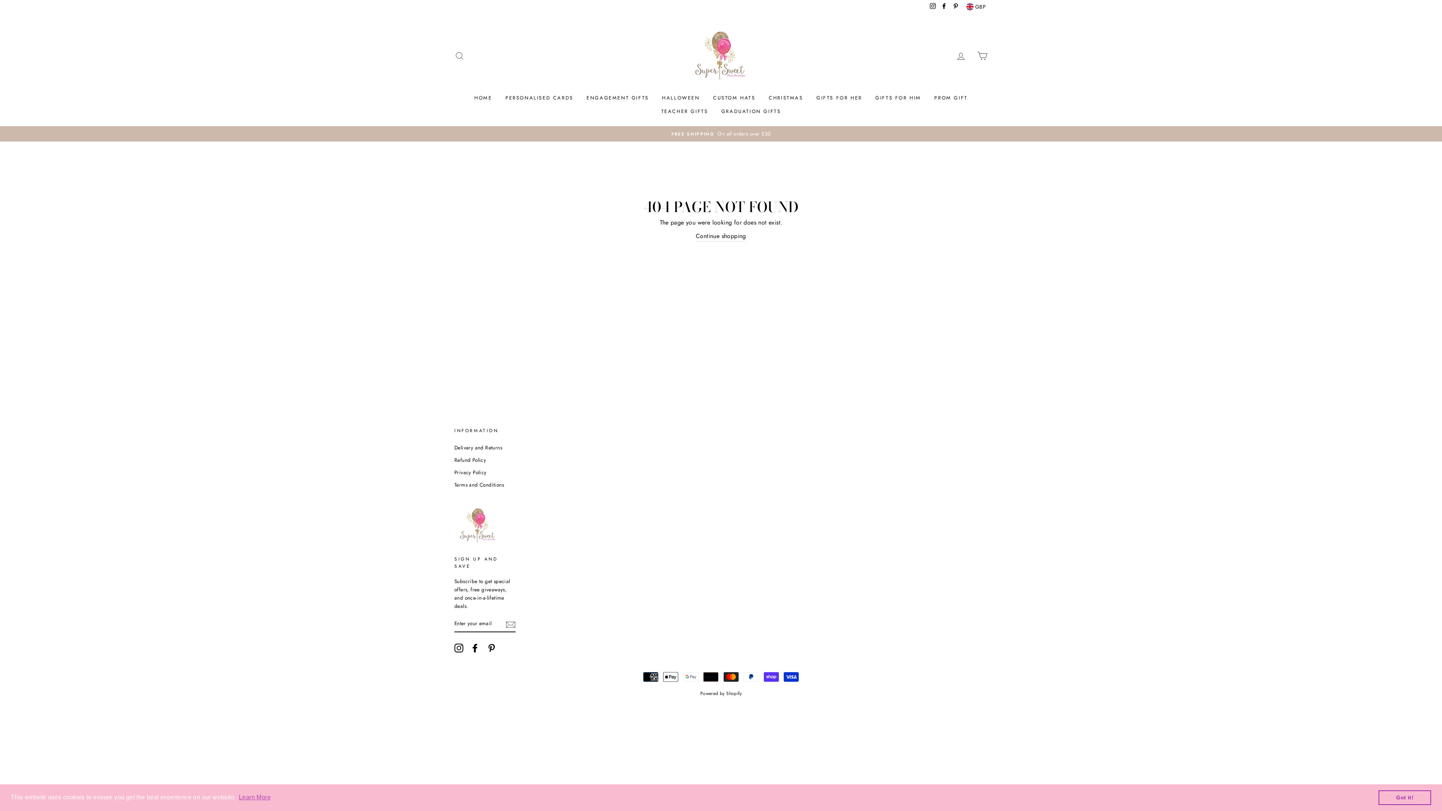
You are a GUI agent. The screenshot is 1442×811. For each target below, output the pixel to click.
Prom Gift (950, 97)
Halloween (681, 97)
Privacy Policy (470, 472)
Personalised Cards (539, 97)
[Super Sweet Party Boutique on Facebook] (475, 648)
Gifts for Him (898, 97)
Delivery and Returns (478, 447)
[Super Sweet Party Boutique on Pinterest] (491, 648)
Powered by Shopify (721, 693)
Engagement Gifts (618, 97)
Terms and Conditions (479, 484)
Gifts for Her (839, 97)
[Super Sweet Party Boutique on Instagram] (458, 648)
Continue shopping (721, 236)
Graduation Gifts (751, 111)
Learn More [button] (255, 797)
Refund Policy (470, 460)
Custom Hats (734, 97)
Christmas (786, 97)
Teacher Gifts (684, 111)
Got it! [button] (1404, 797)
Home (483, 97)
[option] (721, 134)
